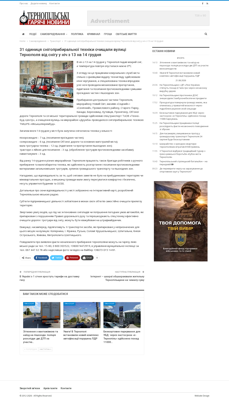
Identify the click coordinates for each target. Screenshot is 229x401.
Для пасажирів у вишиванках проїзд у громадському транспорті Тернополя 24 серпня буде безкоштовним (181, 136)
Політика (77, 34)
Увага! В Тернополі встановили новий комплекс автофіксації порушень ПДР (180, 74)
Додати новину (39, 3)
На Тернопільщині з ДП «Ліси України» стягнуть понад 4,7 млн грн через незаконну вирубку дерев (183, 87)
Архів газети (50, 388)
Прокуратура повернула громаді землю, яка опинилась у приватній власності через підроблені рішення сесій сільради (183, 105)
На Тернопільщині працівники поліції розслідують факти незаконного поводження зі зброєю (184, 126)
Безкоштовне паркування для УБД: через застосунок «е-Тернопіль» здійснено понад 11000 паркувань (183, 115)
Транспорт (29, 304)
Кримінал (93, 34)
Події (32, 34)
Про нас (24, 3)
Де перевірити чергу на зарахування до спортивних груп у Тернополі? (181, 170)
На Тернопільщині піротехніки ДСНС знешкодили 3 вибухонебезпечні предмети (183, 97)
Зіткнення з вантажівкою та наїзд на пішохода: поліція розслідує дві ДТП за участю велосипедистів (184, 65)
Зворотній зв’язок (30, 388)
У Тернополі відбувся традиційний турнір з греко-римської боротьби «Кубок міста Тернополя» (182, 153)
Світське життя (126, 34)
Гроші (108, 34)
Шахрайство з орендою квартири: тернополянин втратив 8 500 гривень (180, 145)
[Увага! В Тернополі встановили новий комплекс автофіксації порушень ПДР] (82, 315)
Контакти (54, 3)
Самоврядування (52, 34)
